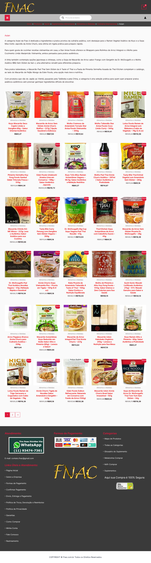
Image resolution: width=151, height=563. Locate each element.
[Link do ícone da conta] (145, 18)
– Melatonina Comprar (113, 458)
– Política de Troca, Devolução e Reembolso (24, 502)
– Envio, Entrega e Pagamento (18, 496)
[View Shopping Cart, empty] (143, 7)
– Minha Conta (11, 528)
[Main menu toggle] (7, 18)
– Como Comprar (12, 521)
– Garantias (10, 515)
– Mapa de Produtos (112, 438)
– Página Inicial (11, 470)
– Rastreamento (12, 541)
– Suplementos (109, 471)
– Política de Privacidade (16, 509)
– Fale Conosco (12, 534)
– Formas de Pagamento (15, 483)
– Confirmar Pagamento (15, 489)
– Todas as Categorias (113, 445)
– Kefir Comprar (110, 464)
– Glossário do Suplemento (115, 451)
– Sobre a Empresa (13, 477)
